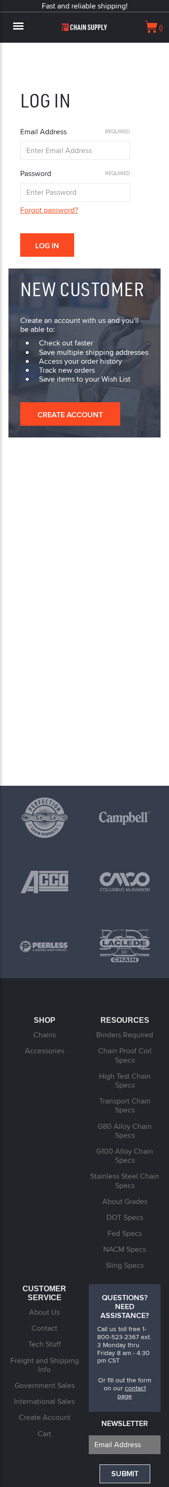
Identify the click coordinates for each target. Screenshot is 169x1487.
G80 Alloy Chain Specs (125, 1131)
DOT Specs (125, 1217)
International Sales (44, 1401)
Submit (124, 1473)
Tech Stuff (44, 1344)
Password (35, 173)
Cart (44, 1433)
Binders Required (124, 1034)
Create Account (70, 414)
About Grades (124, 1201)
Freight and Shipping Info (44, 1365)
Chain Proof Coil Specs (125, 1055)
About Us (44, 1312)
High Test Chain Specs (125, 1080)
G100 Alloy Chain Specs (124, 1155)
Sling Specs (125, 1265)
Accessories (44, 1050)
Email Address (43, 131)
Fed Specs (125, 1233)
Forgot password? (49, 210)
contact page (131, 1392)
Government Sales (45, 1385)
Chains (44, 1034)
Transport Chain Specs (125, 1105)
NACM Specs (124, 1249)
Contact (44, 1328)
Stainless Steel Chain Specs (124, 1180)
